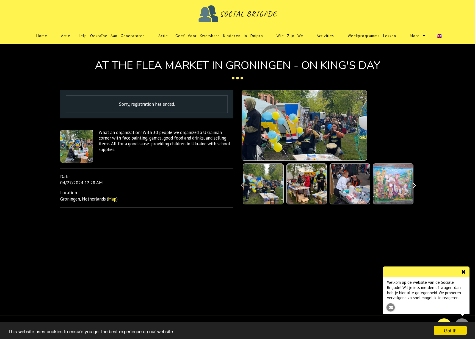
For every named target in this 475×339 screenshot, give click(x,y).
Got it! (450, 330)
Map (112, 199)
